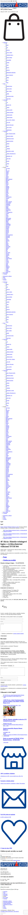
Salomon (7, 240)
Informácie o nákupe (7, 276)
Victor (7, 263)
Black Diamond (9, 179)
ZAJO (7, 269)
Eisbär (7, 192)
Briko (7, 181)
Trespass (7, 257)
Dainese (7, 186)
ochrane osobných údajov (18, 633)
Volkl (7, 264)
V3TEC (7, 262)
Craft (7, 185)
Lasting (7, 213)
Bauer (7, 178)
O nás (4, 278)
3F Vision (8, 168)
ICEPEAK (8, 205)
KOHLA (8, 208)
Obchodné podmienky (7, 902)
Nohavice (14, 526)
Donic (7, 191)
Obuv (4, 83)
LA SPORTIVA (9, 212)
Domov (2, 526)
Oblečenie (5, 42)
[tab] (15, 557)
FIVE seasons (8, 196)
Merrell (7, 220)
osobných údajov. (16, 860)
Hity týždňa (5, 272)
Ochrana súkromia (7, 903)
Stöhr (7, 249)
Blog (4, 277)
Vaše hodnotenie (4, 665)
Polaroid (7, 227)
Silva (7, 241)
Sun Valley (8, 252)
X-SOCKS (8, 271)
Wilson (7, 265)
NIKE (7, 221)
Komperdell (8, 210)
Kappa (7, 206)
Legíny (17, 526)
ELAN (7, 193)
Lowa (7, 217)
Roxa (7, 238)
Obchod (5, 526)
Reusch (7, 232)
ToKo (7, 256)
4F (6, 169)
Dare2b (7, 188)
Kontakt (4, 279)
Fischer (7, 195)
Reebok (7, 230)
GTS (7, 199)
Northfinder (8, 224)
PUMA (7, 228)
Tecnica (7, 253)
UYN (7, 259)
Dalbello (7, 187)
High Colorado (9, 201)
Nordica (7, 223)
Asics (7, 175)
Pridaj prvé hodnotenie (5, 648)
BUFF (7, 182)
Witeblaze (8, 266)
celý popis (9, 550)
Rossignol (8, 236)
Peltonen (7, 226)
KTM (7, 211)
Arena (7, 174)
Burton (7, 183)
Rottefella (8, 237)
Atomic (7, 176)
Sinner (7, 244)
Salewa (7, 239)
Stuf (6, 250)
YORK (7, 268)
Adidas (7, 172)
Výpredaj (5, 273)
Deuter (7, 189)
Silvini (7, 243)
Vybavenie (5, 131)
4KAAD (7, 170)
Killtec (7, 207)
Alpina (7, 173)
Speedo (7, 245)
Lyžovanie (5, 99)
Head (7, 200)
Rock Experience (9, 234)
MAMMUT (8, 219)
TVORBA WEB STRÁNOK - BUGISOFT (10, 911)
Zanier (7, 270)
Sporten (7, 247)
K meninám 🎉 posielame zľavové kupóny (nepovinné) (12, 857)
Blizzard (7, 180)
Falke (7, 194)
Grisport (7, 198)
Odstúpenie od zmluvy (7, 904)
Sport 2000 (8, 246)
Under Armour (9, 258)
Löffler (7, 215)
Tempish (7, 255)
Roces (7, 233)
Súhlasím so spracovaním (11, 860)
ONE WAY (8, 225)
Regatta (7, 231)
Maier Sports (8, 218)
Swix (7, 251)
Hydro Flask (8, 202)
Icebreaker (8, 204)
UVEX (7, 260)
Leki (7, 214)
